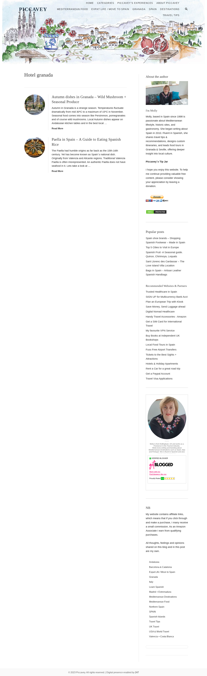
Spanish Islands (157, 616)
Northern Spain (156, 607)
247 (137, 672)
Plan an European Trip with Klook (164, 301)
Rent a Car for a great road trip (163, 368)
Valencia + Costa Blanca (161, 636)
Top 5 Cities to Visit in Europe (162, 247)
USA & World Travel (159, 631)
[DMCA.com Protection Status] (156, 213)
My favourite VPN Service (160, 330)
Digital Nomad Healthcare (160, 311)
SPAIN (152, 612)
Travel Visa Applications (159, 378)
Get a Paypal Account (158, 373)
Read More (57, 128)
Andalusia (154, 562)
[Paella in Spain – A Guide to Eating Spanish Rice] (34, 147)
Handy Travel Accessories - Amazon (166, 316)
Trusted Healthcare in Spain (161, 291)
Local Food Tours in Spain (160, 344)
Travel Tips (154, 621)
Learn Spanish (156, 587)
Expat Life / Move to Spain (162, 572)
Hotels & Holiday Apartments (162, 363)
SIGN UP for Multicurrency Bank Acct (167, 296)
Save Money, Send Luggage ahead (165, 306)
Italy (151, 582)
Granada (153, 577)
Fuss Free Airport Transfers (161, 349)
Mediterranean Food (159, 602)
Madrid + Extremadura (160, 592)
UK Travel (154, 626)
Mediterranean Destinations (163, 597)
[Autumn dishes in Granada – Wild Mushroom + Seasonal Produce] (34, 104)
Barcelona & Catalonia (160, 567)
